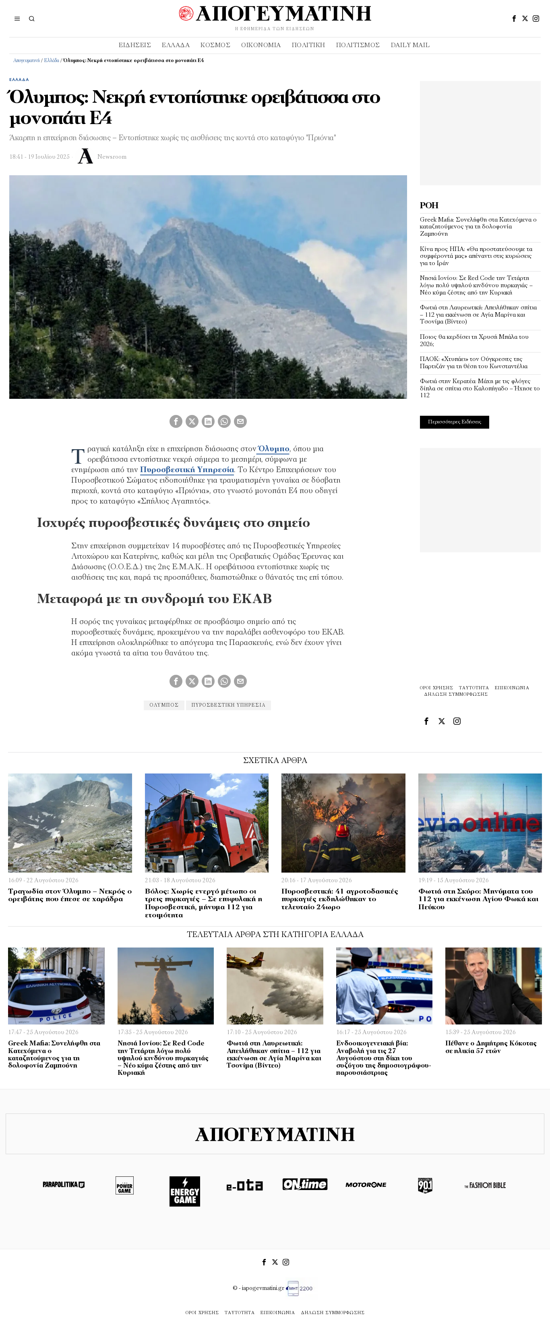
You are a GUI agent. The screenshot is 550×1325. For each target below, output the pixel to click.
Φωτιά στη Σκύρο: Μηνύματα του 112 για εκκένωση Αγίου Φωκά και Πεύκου (478, 900)
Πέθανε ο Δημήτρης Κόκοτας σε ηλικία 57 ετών (491, 1047)
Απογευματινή (26, 60)
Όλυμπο (272, 449)
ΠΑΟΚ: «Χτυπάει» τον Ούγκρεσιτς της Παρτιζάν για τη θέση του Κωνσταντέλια (473, 363)
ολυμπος (164, 705)
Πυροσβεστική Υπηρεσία (187, 470)
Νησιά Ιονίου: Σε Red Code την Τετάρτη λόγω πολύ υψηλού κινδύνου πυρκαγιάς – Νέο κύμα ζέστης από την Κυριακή (476, 285)
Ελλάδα (51, 60)
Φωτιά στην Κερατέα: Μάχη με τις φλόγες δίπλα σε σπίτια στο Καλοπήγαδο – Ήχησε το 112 (480, 388)
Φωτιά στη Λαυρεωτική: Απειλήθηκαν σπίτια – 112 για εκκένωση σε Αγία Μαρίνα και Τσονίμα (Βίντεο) (478, 315)
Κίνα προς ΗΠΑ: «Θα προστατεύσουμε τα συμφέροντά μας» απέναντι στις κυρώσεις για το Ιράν (476, 256)
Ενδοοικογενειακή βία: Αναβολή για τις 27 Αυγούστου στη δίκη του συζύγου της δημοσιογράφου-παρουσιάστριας (383, 1058)
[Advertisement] (480, 131)
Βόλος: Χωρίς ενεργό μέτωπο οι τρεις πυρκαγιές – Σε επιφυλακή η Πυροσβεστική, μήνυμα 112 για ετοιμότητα (203, 903)
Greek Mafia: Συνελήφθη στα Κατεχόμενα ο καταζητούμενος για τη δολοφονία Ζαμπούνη (478, 227)
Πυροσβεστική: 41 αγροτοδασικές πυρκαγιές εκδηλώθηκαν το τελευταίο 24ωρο (339, 900)
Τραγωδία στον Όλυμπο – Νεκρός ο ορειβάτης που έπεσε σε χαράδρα (70, 896)
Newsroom (111, 157)
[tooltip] (514, 18)
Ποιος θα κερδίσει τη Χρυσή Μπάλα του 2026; (474, 341)
